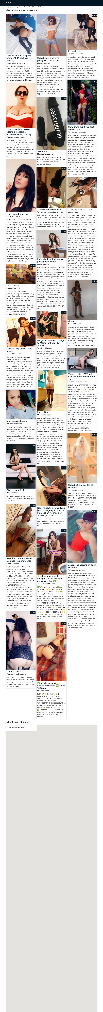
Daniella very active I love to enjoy (19, 349)
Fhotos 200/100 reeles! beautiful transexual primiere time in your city (18, 132)
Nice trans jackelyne (16, 421)
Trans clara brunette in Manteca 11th (17, 215)
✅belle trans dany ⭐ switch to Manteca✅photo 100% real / (51, 685)
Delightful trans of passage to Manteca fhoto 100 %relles (50, 343)
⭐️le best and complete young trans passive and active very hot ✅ (49, 578)
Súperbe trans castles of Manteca (80, 486)
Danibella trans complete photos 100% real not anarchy (18, 58)
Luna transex (12, 285)
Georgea (72, 321)
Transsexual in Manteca (49, 209)
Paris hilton (42, 412)
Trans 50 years (13, 671)
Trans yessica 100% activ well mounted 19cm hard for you (82, 376)
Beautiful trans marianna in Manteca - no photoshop (19, 559)
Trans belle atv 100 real (80, 209)
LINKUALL (9, 3)
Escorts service (11, 7)
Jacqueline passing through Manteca (82, 566)
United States (23, 7)
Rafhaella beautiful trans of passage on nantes (50, 260)
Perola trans (74, 51)
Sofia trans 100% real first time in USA (81, 128)
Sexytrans (42, 151)
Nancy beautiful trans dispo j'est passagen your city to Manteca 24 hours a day (51, 510)
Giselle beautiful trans (17, 490)
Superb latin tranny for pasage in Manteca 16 (48, 59)
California (33, 7)
